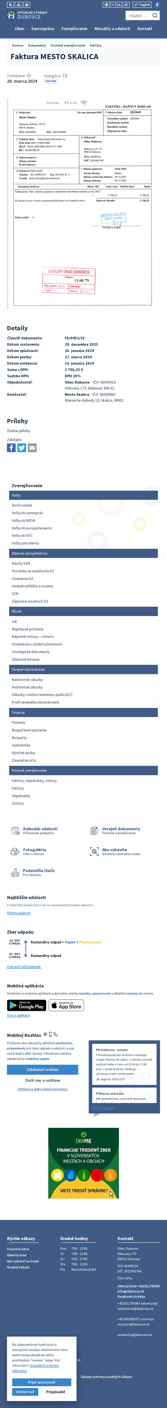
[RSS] (10, 5)
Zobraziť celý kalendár (24, 966)
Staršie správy (103, 1107)
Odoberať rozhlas (42, 1069)
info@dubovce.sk (130, 1291)
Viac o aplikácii (18, 1015)
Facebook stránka (131, 1296)
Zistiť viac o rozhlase (42, 1080)
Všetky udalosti (19, 913)
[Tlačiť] (26, 5)
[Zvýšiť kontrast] (106, 5)
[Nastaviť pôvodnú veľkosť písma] (119, 5)
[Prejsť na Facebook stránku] (157, 5)
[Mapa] (18, 5)
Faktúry (50, 81)
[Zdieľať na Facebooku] (11, 447)
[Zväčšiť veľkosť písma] (126, 5)
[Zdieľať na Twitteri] (21, 447)
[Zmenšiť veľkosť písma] (113, 5)
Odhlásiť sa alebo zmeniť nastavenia (43, 1089)
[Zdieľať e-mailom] (32, 447)
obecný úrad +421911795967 (138, 1286)
